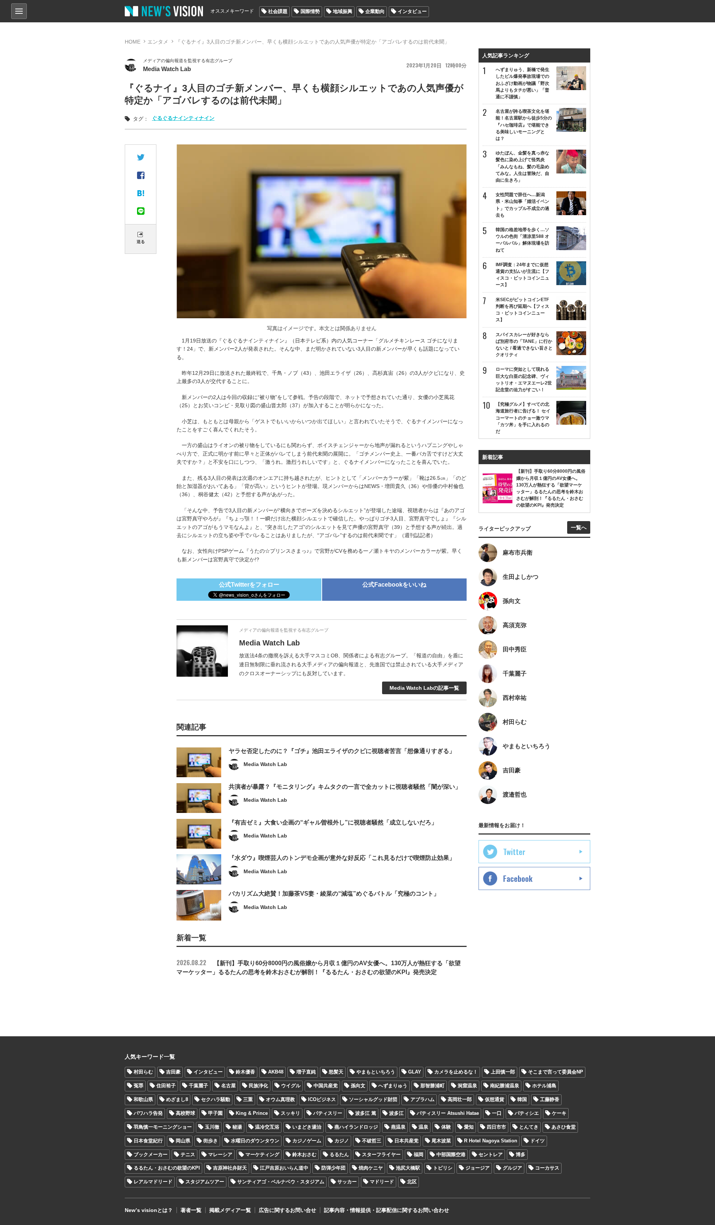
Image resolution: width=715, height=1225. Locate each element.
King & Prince (252, 1113)
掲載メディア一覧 (230, 1210)
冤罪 (138, 1085)
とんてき (528, 1127)
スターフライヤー (381, 1154)
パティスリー (327, 1113)
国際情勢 (310, 11)
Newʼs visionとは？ (149, 1210)
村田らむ (143, 1072)
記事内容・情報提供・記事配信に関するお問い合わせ (386, 1210)
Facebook (518, 878)
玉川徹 (212, 1127)
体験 (446, 1127)
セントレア (491, 1154)
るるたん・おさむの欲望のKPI (167, 1168)
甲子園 (215, 1113)
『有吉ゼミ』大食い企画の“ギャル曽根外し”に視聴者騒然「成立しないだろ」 (333, 822)
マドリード (382, 1181)
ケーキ (559, 1113)
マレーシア (220, 1154)
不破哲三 (371, 1140)
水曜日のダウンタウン (255, 1140)
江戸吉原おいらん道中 (284, 1168)
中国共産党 (326, 1085)
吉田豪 (173, 1072)
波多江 (396, 1113)
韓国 (522, 1099)
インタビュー (412, 11)
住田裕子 (166, 1085)
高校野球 (185, 1113)
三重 (248, 1099)
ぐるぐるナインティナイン (183, 118)
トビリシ (442, 1168)
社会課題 (277, 11)
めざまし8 (177, 1099)
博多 (520, 1154)
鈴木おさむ (304, 1154)
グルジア (512, 1168)
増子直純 (306, 1072)
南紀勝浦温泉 (504, 1085)
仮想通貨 (494, 1099)
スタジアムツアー (204, 1181)
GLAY (414, 1072)
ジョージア (477, 1168)
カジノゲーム (306, 1140)
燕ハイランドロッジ (356, 1127)
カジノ (341, 1140)
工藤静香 (549, 1099)
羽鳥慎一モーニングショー (163, 1127)
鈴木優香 (245, 1072)
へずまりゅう (392, 1085)
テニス (188, 1154)
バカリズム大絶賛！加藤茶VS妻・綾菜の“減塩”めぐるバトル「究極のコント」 (334, 893)
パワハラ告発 (148, 1113)
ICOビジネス (322, 1099)
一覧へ (579, 527)
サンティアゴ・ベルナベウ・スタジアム (280, 1181)
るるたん (339, 1154)
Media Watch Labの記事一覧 (424, 688)
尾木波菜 (441, 1140)
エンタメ (157, 42)
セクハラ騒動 (215, 1099)
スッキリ (290, 1113)
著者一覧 (191, 1210)
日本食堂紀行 (148, 1140)
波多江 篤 (365, 1113)
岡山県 (183, 1140)
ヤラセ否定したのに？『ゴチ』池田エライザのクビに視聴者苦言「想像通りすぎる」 (342, 751)
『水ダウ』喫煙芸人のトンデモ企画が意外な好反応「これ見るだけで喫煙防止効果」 (342, 858)
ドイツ (537, 1140)
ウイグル (291, 1085)
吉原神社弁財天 (230, 1168)
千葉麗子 (198, 1085)
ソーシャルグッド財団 (373, 1099)
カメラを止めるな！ (456, 1072)
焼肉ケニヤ (371, 1168)
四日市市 (496, 1127)
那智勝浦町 (432, 1085)
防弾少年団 (333, 1168)
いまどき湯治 (306, 1127)
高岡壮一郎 (460, 1099)
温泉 (423, 1127)
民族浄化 (258, 1085)
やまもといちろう (375, 1072)
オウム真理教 (280, 1099)
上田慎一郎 (503, 1072)
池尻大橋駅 (408, 1168)
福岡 (418, 1154)
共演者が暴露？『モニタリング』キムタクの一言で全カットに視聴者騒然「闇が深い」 (345, 787)
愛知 (469, 1127)
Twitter (514, 851)
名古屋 (228, 1085)
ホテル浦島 (544, 1085)
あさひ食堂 (564, 1127)
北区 (412, 1181)
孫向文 (358, 1085)
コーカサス (547, 1168)
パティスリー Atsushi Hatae (448, 1113)
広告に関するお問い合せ (287, 1210)
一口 (497, 1113)
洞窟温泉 (467, 1085)
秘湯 (237, 1127)
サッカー (347, 1181)
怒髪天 (336, 1072)
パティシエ (527, 1113)
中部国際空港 (450, 1154)
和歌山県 (143, 1099)
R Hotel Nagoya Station (490, 1140)
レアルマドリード (153, 1181)
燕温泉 (398, 1127)
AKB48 (275, 1072)
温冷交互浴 (267, 1127)
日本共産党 (406, 1140)
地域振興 (342, 11)
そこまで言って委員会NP (555, 1072)
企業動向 (375, 11)
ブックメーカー (151, 1154)
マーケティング (262, 1154)
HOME (132, 42)
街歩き (210, 1140)
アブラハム (422, 1099)
